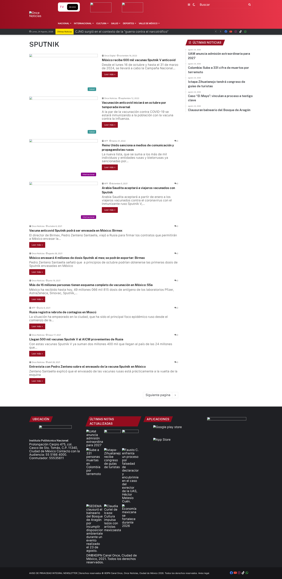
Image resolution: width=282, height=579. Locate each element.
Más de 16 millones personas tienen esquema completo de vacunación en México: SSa (91, 285)
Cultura (101, 23)
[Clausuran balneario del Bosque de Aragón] (94, 528)
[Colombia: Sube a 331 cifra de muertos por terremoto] (94, 462)
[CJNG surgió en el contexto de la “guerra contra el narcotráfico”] (130, 434)
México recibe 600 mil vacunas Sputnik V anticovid (139, 60)
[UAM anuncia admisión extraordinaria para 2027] (94, 438)
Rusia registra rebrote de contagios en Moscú (62, 312)
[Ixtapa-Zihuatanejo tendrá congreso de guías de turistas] (112, 458)
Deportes (128, 23)
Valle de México (148, 23)
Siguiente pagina (158, 395)
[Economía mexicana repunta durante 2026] (130, 516)
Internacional (83, 23)
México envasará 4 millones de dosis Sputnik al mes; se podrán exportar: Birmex (87, 258)
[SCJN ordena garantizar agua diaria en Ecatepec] (112, 434)
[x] (250, 31)
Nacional (63, 23)
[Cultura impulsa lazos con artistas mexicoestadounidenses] (112, 518)
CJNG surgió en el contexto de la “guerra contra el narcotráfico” (121, 31)
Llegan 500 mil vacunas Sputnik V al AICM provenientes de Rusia (76, 339)
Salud (114, 23)
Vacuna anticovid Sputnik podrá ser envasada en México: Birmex (75, 230)
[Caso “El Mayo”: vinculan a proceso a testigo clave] (130, 475)
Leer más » (109, 74)
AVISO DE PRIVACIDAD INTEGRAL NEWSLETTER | (54, 573)
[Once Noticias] (40, 14)
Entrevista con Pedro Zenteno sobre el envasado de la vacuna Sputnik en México (87, 366)
